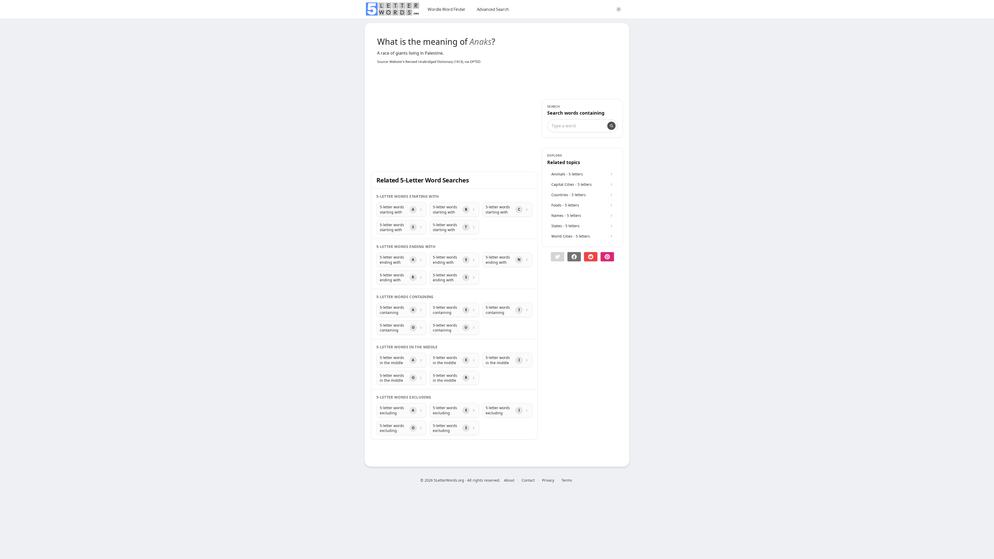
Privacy (548, 480)
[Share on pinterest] (607, 256)
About (509, 480)
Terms (566, 480)
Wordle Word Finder (446, 9)
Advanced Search (493, 9)
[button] (557, 256)
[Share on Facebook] (574, 256)
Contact (528, 480)
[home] (392, 9)
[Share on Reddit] (590, 256)
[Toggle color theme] (618, 9)
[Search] (611, 126)
